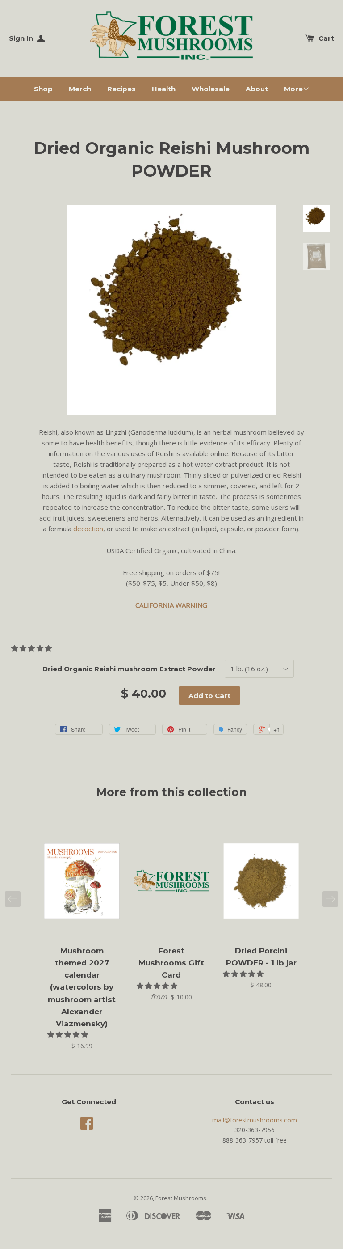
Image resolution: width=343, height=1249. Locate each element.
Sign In (22, 38)
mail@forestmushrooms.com (254, 1120)
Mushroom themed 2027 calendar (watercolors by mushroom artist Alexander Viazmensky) (82, 987)
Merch (80, 89)
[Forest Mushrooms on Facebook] (86, 1126)
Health (164, 89)
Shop (43, 89)
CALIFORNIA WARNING (171, 605)
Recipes (121, 89)
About (257, 89)
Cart (326, 38)
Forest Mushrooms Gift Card (171, 962)
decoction (88, 528)
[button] (32, 648)
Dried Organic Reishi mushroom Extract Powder (129, 669)
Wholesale (211, 89)
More (293, 89)
